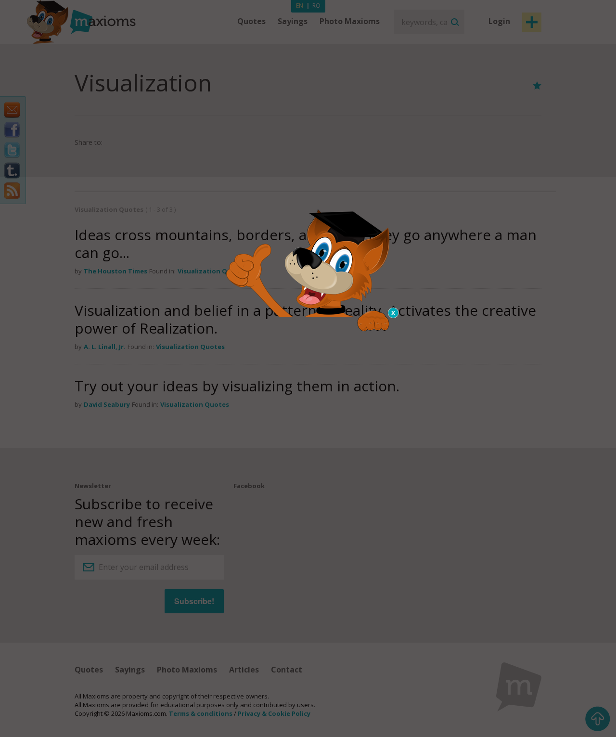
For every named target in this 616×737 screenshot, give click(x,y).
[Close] (393, 313)
